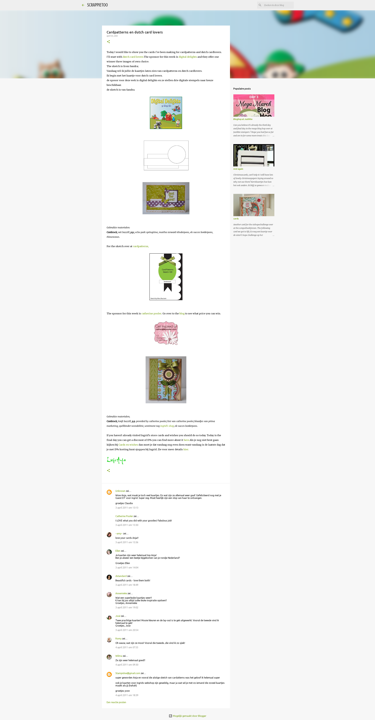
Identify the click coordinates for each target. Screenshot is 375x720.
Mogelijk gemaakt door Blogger (189, 716)
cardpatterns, (141, 246)
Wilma (118, 656)
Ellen (117, 550)
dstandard (121, 576)
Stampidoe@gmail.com (127, 673)
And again (238, 169)
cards (236, 218)
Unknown (120, 491)
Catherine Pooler (124, 516)
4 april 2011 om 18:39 (126, 695)
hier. (186, 449)
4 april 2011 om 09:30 (126, 664)
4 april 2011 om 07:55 (126, 647)
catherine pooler (151, 313)
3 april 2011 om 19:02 (126, 607)
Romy (118, 638)
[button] (108, 42)
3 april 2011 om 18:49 (126, 585)
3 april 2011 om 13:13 (126, 507)
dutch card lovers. (133, 56)
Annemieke (121, 593)
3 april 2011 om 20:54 (126, 630)
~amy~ (119, 533)
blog (182, 313)
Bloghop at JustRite (242, 119)
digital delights (188, 56)
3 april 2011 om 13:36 (126, 542)
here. (187, 440)
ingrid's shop (167, 425)
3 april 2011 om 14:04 (126, 567)
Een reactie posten (116, 702)
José (117, 616)
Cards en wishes (129, 444)
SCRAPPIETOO (97, 5)
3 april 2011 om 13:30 (126, 525)
